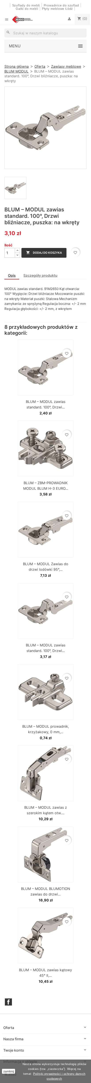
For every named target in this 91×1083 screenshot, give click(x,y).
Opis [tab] (12, 275)
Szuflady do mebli (26, 5)
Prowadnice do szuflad (61, 5)
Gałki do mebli (27, 8)
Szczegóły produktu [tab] (40, 275)
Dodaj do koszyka (44, 253)
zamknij (8, 1071)
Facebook (8, 1002)
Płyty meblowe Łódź (58, 8)
